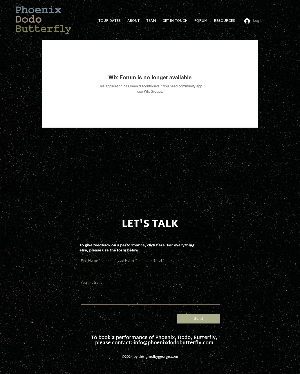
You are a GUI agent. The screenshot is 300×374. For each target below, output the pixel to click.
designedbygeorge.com (158, 357)
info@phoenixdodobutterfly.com (173, 343)
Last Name (126, 260)
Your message (92, 282)
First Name (89, 260)
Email (157, 260)
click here (156, 245)
